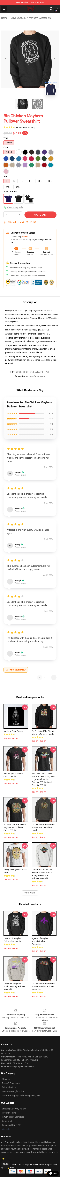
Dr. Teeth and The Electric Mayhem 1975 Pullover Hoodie (43, 827)
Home (4, 18)
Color (5, 147)
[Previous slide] (6, 59)
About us (6, 1079)
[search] (51, 8)
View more (30, 893)
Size (5, 176)
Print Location (10, 191)
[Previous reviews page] (39, 677)
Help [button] (55, 1173)
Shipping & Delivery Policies (14, 1109)
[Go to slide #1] (22, 104)
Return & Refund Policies (13, 1117)
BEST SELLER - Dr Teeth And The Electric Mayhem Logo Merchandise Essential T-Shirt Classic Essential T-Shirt (43, 779)
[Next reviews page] (54, 677)
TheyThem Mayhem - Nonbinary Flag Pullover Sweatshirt (14, 986)
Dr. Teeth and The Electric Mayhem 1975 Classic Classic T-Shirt (14, 827)
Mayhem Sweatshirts (40, 18)
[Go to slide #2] (38, 104)
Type (5, 138)
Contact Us (7, 1121)
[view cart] (56, 8)
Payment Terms (9, 1113)
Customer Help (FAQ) (11, 1125)
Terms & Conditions (11, 1083)
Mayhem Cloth (18, 18)
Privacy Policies (9, 1087)
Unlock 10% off (5, 1164)
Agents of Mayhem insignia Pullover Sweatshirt (40, 941)
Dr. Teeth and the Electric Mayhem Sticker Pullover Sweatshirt (43, 986)
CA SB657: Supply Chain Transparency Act (21, 1095)
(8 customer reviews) (25, 127)
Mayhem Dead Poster (13, 731)
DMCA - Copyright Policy (13, 1091)
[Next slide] (54, 59)
